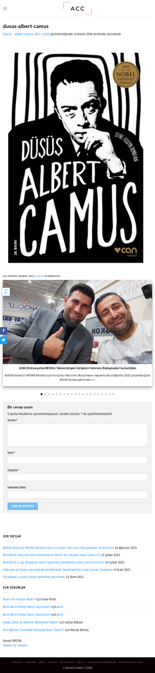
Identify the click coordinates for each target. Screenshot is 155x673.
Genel (42, 662)
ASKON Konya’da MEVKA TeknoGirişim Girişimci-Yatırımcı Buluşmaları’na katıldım (58, 548)
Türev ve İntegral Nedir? (19, 599)
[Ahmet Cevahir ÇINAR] (77, 9)
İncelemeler (67, 662)
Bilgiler (52, 662)
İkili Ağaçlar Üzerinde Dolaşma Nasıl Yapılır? (33, 630)
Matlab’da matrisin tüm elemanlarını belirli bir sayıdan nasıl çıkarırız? (51, 555)
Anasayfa (17, 662)
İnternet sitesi (17, 487)
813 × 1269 (42, 34)
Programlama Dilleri (131, 662)
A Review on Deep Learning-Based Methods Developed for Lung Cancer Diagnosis (58, 570)
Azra (60, 607)
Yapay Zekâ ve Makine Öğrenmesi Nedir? (31, 622)
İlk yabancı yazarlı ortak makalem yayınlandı (34, 577)
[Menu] (5, 8)
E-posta (13, 470)
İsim (11, 453)
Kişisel (81, 662)
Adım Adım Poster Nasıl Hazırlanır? (27, 607)
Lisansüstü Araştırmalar (101, 662)
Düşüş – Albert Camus (18, 34)
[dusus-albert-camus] (75, 155)
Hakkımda (30, 662)
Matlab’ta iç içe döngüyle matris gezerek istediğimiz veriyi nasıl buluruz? (54, 562)
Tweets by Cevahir (15, 645)
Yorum (12, 420)
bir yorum (39, 276)
